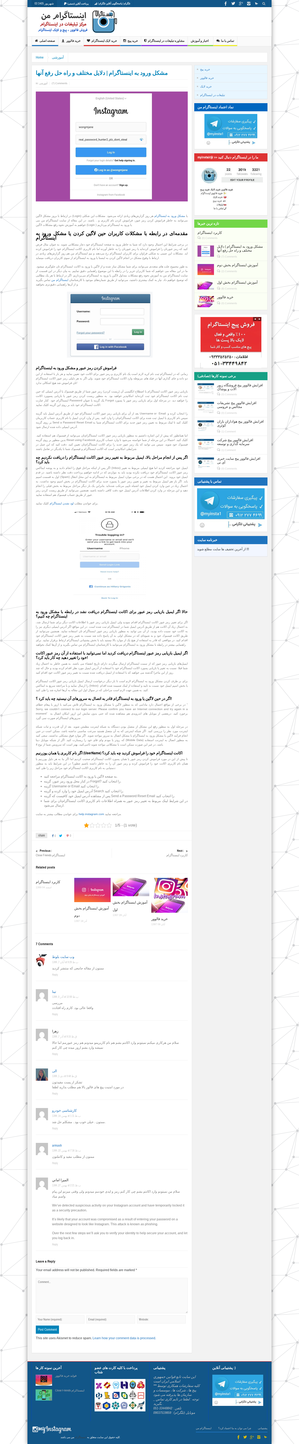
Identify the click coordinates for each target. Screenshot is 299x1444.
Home (40, 57)
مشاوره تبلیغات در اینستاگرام (166, 41)
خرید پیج (133, 41)
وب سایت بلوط (63, 957)
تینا (54, 992)
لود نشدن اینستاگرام (62, 503)
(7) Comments (59, 83)
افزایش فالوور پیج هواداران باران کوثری (240, 423)
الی (54, 1071)
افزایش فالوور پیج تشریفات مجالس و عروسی (236, 405)
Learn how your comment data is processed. (124, 1338)
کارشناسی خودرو (64, 1110)
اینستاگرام (80, 1437)
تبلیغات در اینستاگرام (212, 95)
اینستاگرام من (59, 280)
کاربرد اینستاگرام (177, 853)
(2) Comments (229, 271)
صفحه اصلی (47, 41)
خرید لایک (206, 86)
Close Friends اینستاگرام (50, 853)
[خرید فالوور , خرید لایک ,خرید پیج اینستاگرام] (75, 21)
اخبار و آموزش (200, 41)
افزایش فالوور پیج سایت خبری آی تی (238, 460)
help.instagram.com (91, 814)
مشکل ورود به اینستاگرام (169, 216)
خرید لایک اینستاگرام (104, 41)
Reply (55, 975)
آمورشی (58, 57)
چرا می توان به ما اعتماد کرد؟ (234, 1428)
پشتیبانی (262, 1428)
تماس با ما (227, 41)
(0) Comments (209, 238)
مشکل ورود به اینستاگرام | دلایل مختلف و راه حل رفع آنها (240, 248)
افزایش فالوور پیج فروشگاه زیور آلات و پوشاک (240, 387)
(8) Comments (229, 288)
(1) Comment (228, 431)
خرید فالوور (73, 41)
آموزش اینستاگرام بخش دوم (237, 265)
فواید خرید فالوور (65, 1376)
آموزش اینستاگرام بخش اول (237, 282)
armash (57, 1145)
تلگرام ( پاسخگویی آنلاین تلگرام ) (114, 3)
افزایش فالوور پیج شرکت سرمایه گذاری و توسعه (235, 442)
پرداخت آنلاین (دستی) (78, 3)
